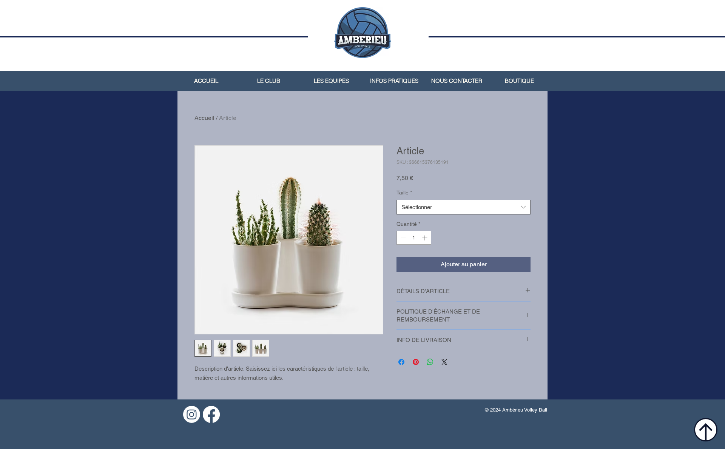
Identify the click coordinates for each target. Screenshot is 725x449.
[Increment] (425, 237)
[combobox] (463, 207)
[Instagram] (191, 414)
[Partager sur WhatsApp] (430, 362)
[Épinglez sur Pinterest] (415, 362)
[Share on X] (444, 362)
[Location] (705, 429)
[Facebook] (211, 414)
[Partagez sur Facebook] (401, 362)
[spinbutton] (414, 237)
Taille (404, 193)
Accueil (204, 117)
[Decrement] (402, 237)
